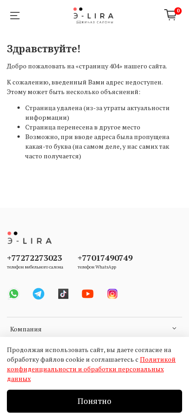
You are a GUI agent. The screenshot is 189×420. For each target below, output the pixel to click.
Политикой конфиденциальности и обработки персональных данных (91, 369)
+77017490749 (105, 257)
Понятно (94, 401)
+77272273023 (34, 257)
